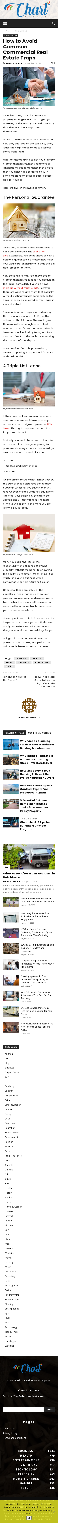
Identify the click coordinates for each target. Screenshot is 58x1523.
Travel (8, 1336)
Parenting (10, 1276)
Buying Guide (12, 1072)
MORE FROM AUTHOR (39, 732)
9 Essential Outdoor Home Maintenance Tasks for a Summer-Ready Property (34, 806)
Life (7, 1234)
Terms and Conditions (14, 1437)
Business (9, 1067)
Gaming (9, 1169)
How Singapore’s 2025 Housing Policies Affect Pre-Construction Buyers (37, 774)
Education (10, 1127)
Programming (12, 1294)
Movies (9, 1257)
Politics (9, 1290)
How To (37, 659)
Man (7, 1243)
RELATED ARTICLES (14, 732)
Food (7, 1151)
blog (7, 1063)
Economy (10, 1123)
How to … (10, 1211)
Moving (9, 1262)
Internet (9, 1215)
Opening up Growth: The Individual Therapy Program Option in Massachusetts (35, 979)
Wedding (9, 1345)
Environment (11, 1137)
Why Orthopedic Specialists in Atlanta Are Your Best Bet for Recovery (36, 995)
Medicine (9, 1253)
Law (7, 1229)
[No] (54, 1511)
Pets (7, 1280)
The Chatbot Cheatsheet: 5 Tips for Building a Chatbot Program (35, 824)
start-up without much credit (20, 288)
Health (8, 1188)
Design (8, 1114)
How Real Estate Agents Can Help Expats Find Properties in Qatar (36, 789)
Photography (12, 1285)
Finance (9, 1146)
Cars (7, 1081)
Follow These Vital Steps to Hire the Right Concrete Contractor (44, 681)
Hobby (8, 1197)
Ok (29, 1518)
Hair (7, 1183)
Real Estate (41, 662)
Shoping (9, 1304)
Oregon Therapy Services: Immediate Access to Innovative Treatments (37, 963)
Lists (7, 1239)
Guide (8, 1178)
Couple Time (11, 1095)
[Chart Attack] (29, 9)
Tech (7, 1322)
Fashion (9, 1141)
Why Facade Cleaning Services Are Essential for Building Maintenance (37, 744)
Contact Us (9, 1428)
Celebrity (9, 1086)
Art (6, 1058)
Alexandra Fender (12, 881)
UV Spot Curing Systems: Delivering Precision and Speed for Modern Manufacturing (37, 932)
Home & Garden (19, 31)
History (8, 1192)
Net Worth (10, 1271)
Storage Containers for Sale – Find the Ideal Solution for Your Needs (36, 1011)
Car (6, 867)
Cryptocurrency (13, 1104)
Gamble (9, 1164)
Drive (8, 1118)
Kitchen (9, 1225)
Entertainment (12, 1132)
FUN (7, 1160)
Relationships (12, 1299)
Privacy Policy (10, 1433)
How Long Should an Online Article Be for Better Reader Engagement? (35, 916)
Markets (9, 1248)
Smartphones (12, 1308)
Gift (7, 1174)
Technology (11, 1327)
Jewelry (8, 1220)
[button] (5, 23)
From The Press (13, 1155)
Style (7, 1317)
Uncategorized (12, 1341)
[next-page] (10, 837)
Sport (8, 1313)
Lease (9, 662)
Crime (8, 1100)
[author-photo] (29, 713)
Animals (9, 1053)
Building (21, 659)
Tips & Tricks (12, 1331)
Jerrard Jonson (14, 63)
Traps (9, 666)
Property (23, 662)
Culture (8, 1109)
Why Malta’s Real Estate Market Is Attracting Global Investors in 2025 (36, 759)
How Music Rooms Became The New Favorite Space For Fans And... (37, 1026)
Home (6, 31)
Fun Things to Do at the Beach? (14, 678)
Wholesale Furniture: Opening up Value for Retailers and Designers (37, 948)
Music (8, 1266)
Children (9, 1090)
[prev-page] (5, 837)
